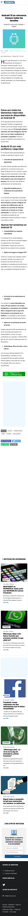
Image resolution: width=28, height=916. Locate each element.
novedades (8, 434)
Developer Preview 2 (18, 431)
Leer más (6, 602)
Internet (6, 627)
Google (3, 434)
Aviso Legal (13, 912)
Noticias (6, 51)
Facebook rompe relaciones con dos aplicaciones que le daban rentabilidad (14, 706)
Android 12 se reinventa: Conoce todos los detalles (14, 18)
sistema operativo (17, 434)
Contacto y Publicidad (11, 873)
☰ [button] (2, 2)
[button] (6, 441)
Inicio (2, 51)
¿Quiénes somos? (10, 871)
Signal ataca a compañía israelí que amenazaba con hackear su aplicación (14, 801)
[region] (14, 8)
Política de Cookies (8, 909)
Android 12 (10, 431)
